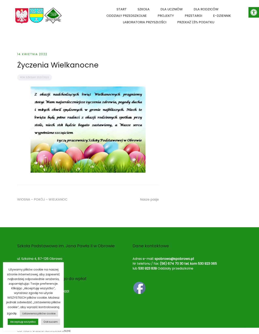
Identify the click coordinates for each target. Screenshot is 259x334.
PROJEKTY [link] (166, 15)
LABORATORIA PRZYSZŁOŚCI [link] (144, 22)
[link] (253, 12)
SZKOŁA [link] (144, 9)
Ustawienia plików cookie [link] (39, 313)
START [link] (122, 9)
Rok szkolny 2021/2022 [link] (34, 77)
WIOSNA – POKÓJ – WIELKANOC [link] (42, 199)
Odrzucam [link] (51, 322)
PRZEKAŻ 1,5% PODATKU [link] (195, 22)
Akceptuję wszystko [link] (23, 322)
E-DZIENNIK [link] (222, 15)
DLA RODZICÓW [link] (206, 9)
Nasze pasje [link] (149, 199)
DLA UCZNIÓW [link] (171, 9)
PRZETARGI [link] (193, 15)
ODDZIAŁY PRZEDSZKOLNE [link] (126, 15)
